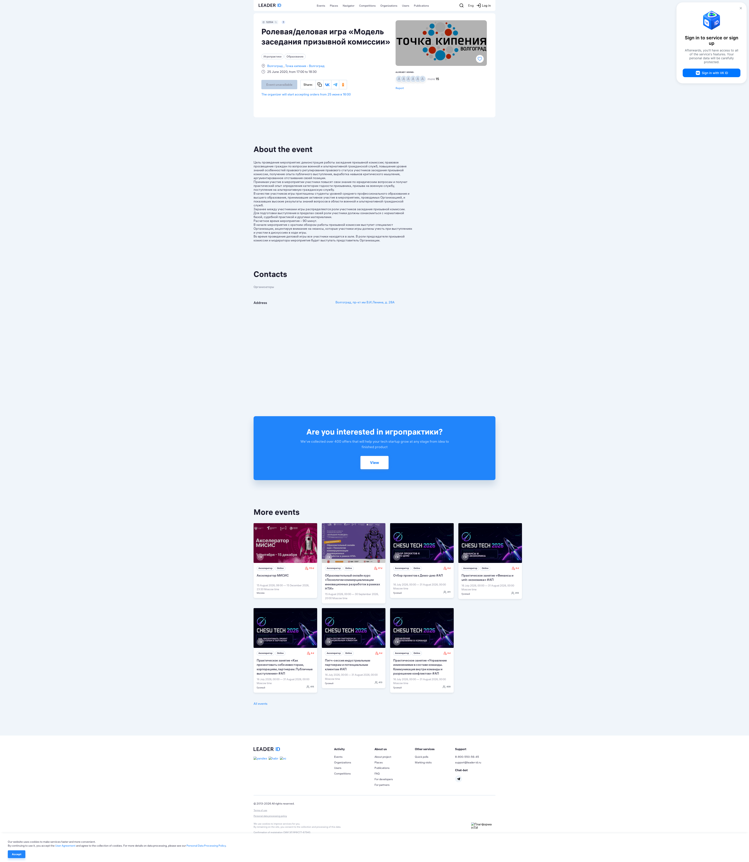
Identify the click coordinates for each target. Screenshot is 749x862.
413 (380, 682)
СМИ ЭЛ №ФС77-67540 (296, 832)
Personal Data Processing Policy (206, 845)
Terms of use (260, 810)
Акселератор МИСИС (273, 575)
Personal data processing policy (270, 815)
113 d (311, 568)
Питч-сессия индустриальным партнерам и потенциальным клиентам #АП (347, 664)
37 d (380, 568)
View (374, 462)
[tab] (354, 749)
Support (460, 749)
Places (334, 5)
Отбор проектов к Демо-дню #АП (418, 575)
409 (448, 686)
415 (312, 686)
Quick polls (421, 757)
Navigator (348, 5)
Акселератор (265, 568)
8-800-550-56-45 (467, 757)
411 (449, 592)
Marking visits (423, 762)
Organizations (388, 5)
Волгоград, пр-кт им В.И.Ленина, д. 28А (365, 302)
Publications (421, 5)
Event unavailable (279, 85)
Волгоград (275, 66)
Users (405, 5)
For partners (382, 785)
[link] (285, 560)
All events (260, 704)
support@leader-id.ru (468, 762)
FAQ (377, 773)
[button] (354, 749)
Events (321, 5)
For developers (383, 779)
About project (382, 757)
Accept (16, 854)
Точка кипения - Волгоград (304, 66)
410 (517, 593)
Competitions (367, 5)
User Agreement (65, 845)
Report (400, 88)
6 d (449, 568)
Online (280, 568)
